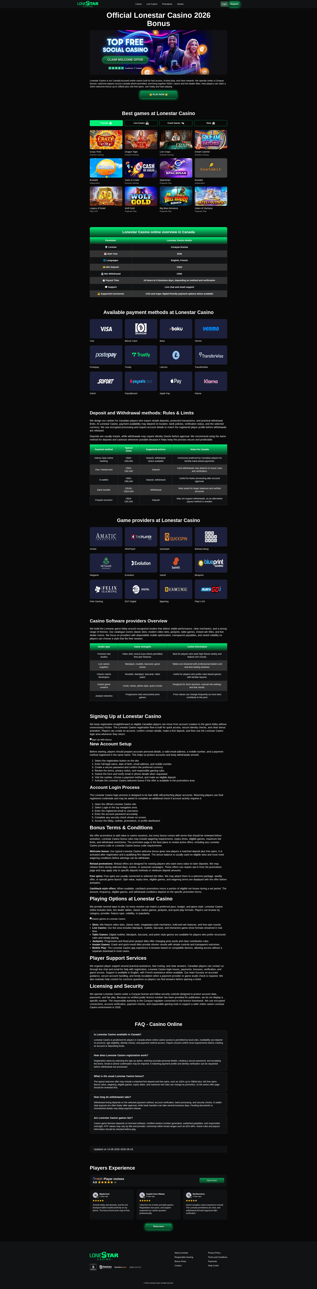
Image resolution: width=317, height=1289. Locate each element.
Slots (208, 123)
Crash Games (174, 123)
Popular (104, 123)
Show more (158, 1226)
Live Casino (139, 123)
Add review (212, 1180)
